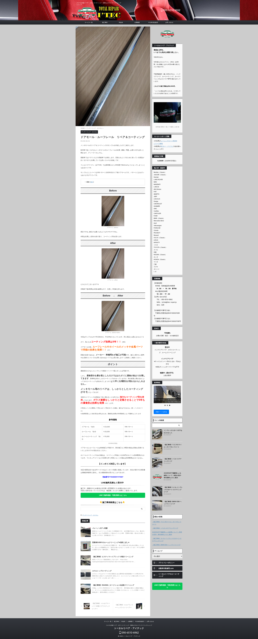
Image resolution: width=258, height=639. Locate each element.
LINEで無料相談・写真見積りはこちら (113, 495)
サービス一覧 (89, 22)
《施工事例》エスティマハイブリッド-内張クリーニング (112, 557)
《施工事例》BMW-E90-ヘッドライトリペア (166, 545)
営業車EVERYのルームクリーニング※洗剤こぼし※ (110, 542)
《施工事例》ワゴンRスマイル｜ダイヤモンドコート (166, 523)
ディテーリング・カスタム (90, 515)
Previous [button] (156, 394)
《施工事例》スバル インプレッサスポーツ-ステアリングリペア (173, 489)
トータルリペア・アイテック (129, 628)
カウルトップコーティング (102, 571)
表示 (92, 182)
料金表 (121, 22)
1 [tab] (165, 405)
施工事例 (104, 22)
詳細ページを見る (161, 412)
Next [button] (178, 394)
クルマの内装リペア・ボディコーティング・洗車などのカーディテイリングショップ (129, 625)
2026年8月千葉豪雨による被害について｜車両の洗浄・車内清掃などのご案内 (173, 475)
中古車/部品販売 (153, 22)
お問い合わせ (169, 22)
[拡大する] (122, 198)
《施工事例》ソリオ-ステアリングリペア (165, 528)
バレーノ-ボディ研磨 (100, 528)
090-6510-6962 (171, 10)
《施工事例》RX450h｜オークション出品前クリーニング (113, 585)
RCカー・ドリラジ (167, 146)
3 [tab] (169, 405)
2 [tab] (167, 405)
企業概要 (137, 22)
